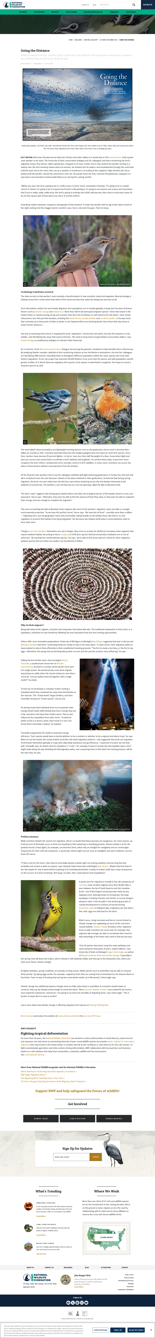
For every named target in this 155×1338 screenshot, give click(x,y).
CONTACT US (49, 1267)
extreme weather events (95, 989)
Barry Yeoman (27, 1016)
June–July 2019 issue (91, 1016)
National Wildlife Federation (58, 1038)
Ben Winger (97, 641)
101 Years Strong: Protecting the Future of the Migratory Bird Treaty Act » (53, 1081)
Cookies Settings (100, 1330)
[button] (96, 1157)
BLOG (87, 1267)
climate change (42, 312)
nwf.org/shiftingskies (98, 1005)
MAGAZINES (68, 1267)
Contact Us (85, 5)
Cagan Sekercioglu (115, 952)
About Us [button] (55, 12)
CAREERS (124, 1267)
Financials (130, 1286)
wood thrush (75, 318)
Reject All (118, 1330)
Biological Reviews (29, 645)
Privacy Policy (129, 1278)
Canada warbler (89, 318)
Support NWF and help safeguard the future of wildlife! (77, 1091)
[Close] (151, 1330)
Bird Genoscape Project (50, 349)
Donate (148, 5)
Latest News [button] (131, 12)
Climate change (100, 927)
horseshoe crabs (86, 908)
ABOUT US (30, 1267)
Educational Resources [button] (93, 12)
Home (71, 40)
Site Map (131, 1284)
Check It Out (41, 1254)
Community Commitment (126, 1289)
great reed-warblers (37, 531)
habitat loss (58, 312)
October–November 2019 (108, 40)
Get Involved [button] (39, 12)
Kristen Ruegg (27, 340)
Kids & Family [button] (71, 12)
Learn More (41, 1216)
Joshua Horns (116, 157)
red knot (83, 885)
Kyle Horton (103, 866)
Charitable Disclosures (126, 1280)
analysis (64, 534)
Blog (94, 5)
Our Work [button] (23, 12)
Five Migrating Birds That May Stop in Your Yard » (43, 1078)
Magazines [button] (114, 12)
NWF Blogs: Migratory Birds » (33, 1075)
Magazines (78, 40)
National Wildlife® (91, 40)
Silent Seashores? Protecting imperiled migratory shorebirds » (49, 1071)
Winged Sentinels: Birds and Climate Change (100, 955)
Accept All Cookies (136, 1330)
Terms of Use (129, 1275)
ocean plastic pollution (67, 1016)
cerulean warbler (107, 318)
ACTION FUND (106, 1267)
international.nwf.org (34, 1055)
